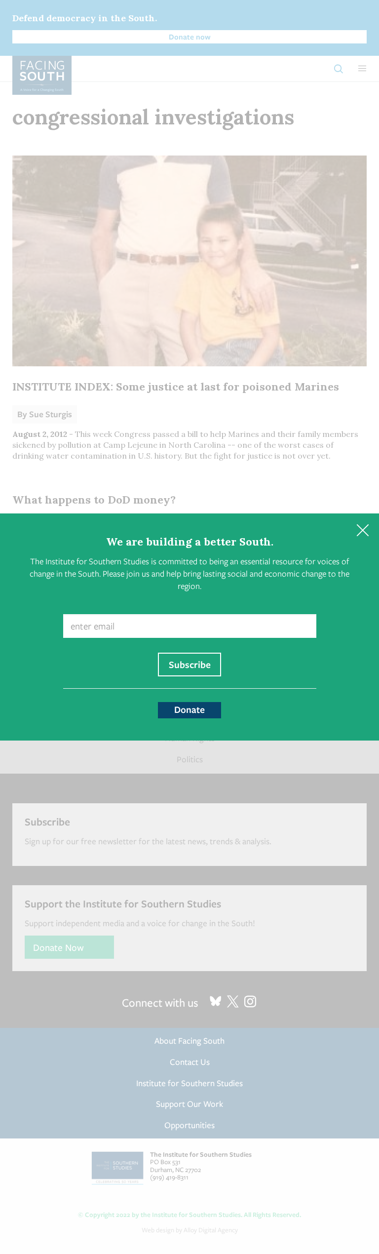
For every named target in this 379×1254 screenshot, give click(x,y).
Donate (189, 709)
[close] (362, 530)
